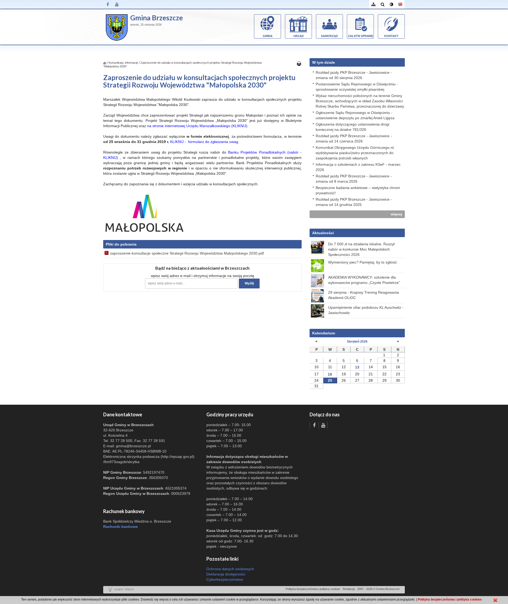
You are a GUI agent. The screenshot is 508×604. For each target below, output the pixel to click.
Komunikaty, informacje (123, 62)
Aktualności (323, 233)
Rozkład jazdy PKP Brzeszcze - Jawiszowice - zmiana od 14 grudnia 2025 (354, 202)
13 (357, 367)
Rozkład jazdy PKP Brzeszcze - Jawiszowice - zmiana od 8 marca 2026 (354, 178)
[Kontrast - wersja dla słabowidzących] (391, 4)
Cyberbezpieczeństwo (224, 579)
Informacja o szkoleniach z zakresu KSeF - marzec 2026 (358, 167)
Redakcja (349, 589)
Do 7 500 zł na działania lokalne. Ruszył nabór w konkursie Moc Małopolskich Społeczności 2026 (361, 249)
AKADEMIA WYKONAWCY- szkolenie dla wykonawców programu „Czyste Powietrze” (364, 280)
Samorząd (329, 36)
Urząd (298, 36)
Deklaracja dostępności (225, 574)
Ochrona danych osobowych (230, 569)
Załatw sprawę (360, 36)
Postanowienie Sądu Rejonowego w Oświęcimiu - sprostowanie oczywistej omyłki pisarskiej (357, 86)
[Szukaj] (382, 4)
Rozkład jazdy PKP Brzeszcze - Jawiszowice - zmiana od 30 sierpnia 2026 (354, 75)
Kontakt (391, 36)
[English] (400, 4)
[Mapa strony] (373, 4)
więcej (396, 214)
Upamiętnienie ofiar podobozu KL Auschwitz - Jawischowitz (365, 310)
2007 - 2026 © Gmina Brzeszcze (378, 589)
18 (330, 374)
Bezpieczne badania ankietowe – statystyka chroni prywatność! (358, 190)
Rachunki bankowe (120, 526)
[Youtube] (116, 4)
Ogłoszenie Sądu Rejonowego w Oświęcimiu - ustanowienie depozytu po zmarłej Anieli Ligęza (355, 115)
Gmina (268, 36)
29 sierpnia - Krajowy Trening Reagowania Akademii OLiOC (363, 295)
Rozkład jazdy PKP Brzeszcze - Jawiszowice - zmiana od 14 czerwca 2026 (354, 138)
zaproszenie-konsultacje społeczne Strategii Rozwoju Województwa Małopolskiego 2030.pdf (187, 253)
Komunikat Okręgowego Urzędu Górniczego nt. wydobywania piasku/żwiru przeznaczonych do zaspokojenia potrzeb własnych (355, 152)
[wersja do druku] (299, 63)
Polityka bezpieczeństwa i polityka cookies (313, 589)
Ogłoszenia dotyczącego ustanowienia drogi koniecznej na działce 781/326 (352, 127)
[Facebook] (107, 4)
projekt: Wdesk (124, 589)
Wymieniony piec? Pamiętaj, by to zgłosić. (363, 262)
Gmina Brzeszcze (156, 17)
